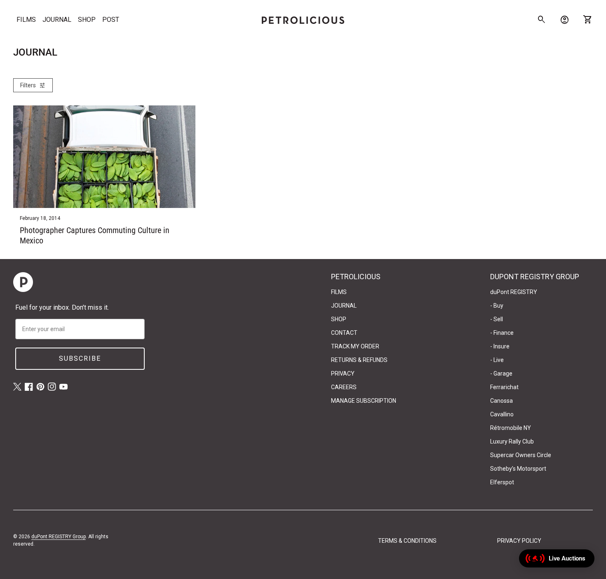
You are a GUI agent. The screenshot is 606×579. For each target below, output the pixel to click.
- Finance (502, 332)
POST (110, 19)
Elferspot (502, 482)
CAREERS (344, 387)
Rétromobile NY (510, 428)
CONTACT (344, 332)
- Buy (496, 305)
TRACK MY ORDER (355, 346)
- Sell (496, 319)
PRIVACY (343, 373)
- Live (497, 360)
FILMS (26, 19)
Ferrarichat (504, 387)
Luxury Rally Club (512, 441)
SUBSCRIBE (80, 358)
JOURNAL (56, 19)
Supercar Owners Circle (520, 455)
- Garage (501, 373)
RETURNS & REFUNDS (359, 360)
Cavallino (502, 414)
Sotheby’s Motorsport (518, 468)
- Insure (500, 346)
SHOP (87, 19)
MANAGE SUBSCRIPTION (363, 400)
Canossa (501, 400)
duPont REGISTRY (513, 292)
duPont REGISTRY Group (58, 536)
